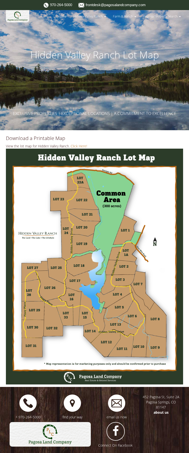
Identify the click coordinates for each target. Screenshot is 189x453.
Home (62, 16)
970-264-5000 (60, 5)
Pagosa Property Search (160, 16)
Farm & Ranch (123, 16)
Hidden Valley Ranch (88, 16)
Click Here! (79, 146)
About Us (161, 412)
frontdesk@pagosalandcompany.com (115, 5)
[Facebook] (116, 431)
